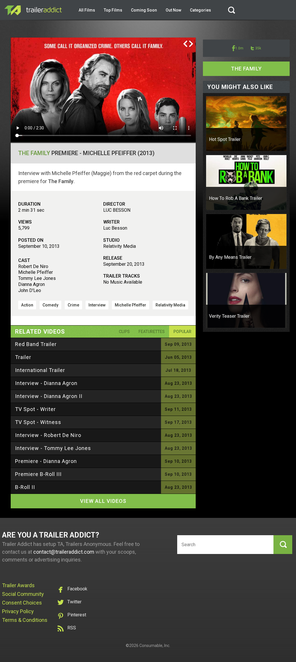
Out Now (173, 10)
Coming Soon (144, 10)
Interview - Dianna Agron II (48, 396)
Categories (200, 10)
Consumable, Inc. (154, 645)
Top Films (113, 10)
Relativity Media (170, 305)
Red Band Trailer (36, 344)
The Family (34, 153)
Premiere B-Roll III (38, 474)
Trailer (23, 357)
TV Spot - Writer (35, 409)
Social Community (23, 594)
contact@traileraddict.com (63, 552)
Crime (73, 305)
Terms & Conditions (24, 620)
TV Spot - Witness (38, 422)
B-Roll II (25, 487)
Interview (97, 305)
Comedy (50, 305)
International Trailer (40, 370)
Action (27, 305)
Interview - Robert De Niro (48, 435)
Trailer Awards (18, 585)
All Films (87, 10)
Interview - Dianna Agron (46, 383)
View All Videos (103, 501)
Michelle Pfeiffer (130, 305)
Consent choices (22, 603)
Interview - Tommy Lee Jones (53, 448)
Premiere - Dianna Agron (46, 461)
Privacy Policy (18, 611)
